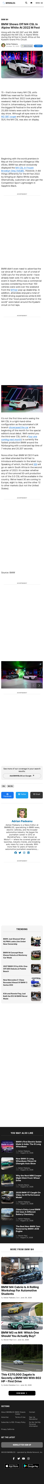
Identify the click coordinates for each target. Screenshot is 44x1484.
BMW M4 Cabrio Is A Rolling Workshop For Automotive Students (20, 1290)
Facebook (7, 796)
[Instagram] (24, 852)
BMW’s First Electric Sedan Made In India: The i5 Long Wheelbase (29, 1144)
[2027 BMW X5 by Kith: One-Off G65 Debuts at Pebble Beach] (36, 965)
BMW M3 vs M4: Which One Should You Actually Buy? (20, 1334)
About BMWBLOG (8, 1412)
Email (37, 794)
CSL (3, 786)
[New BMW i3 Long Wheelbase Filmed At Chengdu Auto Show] (7, 1158)
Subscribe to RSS (7, 1422)
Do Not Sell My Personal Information (34, 1424)
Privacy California (7, 1429)
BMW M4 (4, 19)
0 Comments (38, 46)
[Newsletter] (31, 3)
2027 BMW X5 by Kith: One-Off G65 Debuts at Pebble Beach (15, 968)
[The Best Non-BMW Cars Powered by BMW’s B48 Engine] (7, 1226)
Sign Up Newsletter (33, 1418)
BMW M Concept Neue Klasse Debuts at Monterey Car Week (15, 955)
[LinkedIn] (28, 852)
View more (20, 1393)
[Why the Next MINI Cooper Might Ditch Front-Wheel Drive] (7, 1175)
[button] (39, 685)
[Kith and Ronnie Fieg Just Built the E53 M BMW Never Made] (36, 992)
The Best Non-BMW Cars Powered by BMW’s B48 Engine (28, 1228)
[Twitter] (19, 852)
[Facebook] (15, 852)
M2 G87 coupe (8, 116)
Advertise (5, 1417)
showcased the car (18, 427)
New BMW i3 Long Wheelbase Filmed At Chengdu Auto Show (26, 1161)
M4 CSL (10, 786)
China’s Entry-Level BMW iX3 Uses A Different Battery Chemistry (28, 1211)
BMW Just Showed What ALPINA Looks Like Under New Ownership (14, 941)
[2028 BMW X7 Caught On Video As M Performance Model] (7, 1192)
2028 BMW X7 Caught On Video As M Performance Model (28, 1195)
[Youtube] (24, 1459)
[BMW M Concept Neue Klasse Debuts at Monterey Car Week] (36, 951)
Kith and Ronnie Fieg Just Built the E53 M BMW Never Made (15, 996)
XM (35, 464)
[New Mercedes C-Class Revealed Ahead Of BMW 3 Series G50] (36, 979)
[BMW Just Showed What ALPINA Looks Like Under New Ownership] (36, 938)
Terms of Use (20, 1417)
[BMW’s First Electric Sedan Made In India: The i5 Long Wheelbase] (7, 1141)
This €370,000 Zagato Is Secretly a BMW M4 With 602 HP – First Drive (21, 1378)
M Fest (14, 290)
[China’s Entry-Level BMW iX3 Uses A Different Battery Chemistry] (7, 1209)
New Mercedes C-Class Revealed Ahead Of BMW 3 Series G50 (15, 982)
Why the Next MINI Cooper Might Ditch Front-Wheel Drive (28, 1178)
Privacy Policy (20, 1422)
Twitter (23, 794)
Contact (32, 1412)
